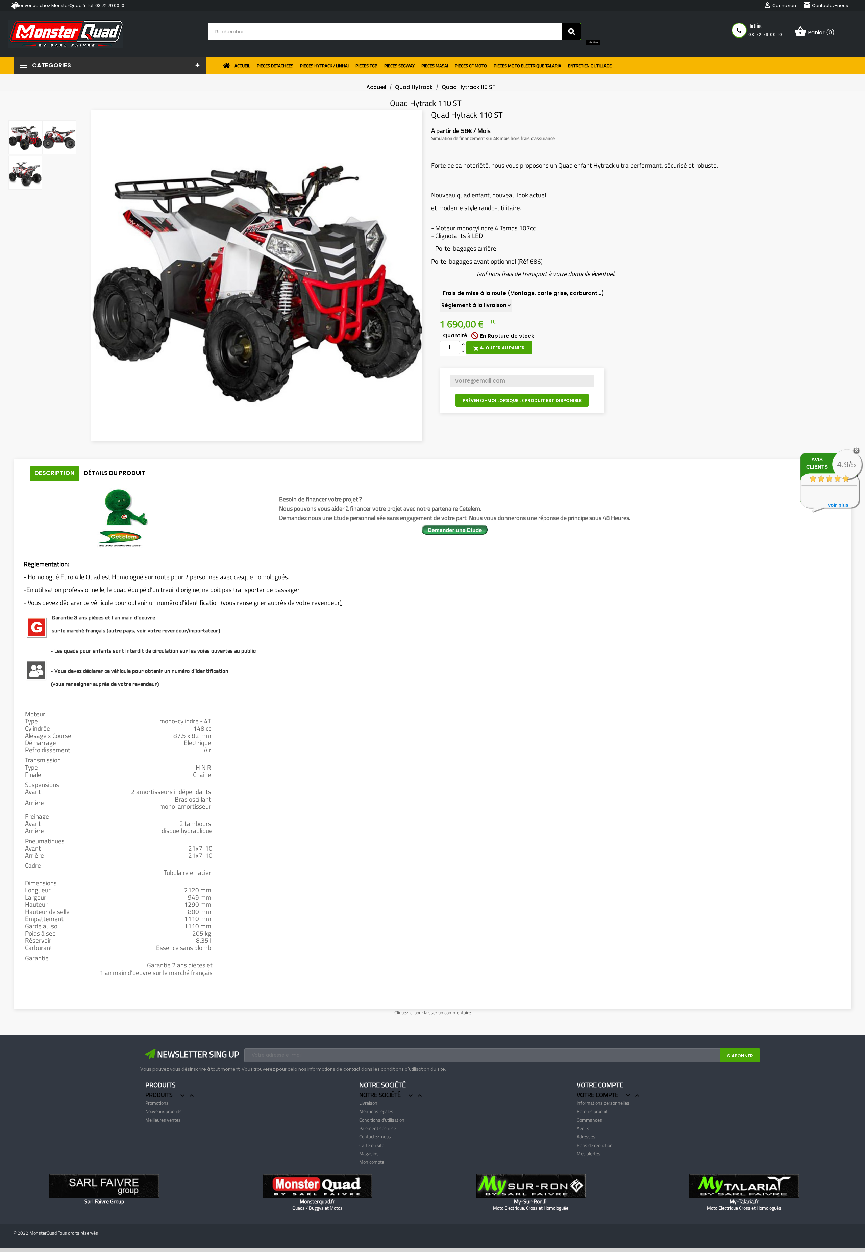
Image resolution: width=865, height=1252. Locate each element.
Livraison (368, 1102)
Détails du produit (114, 473)
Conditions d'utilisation (381, 1119)
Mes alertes (588, 1153)
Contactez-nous (825, 5)
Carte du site (371, 1145)
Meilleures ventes (163, 1119)
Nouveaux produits (163, 1111)
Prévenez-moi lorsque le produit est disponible (522, 400)
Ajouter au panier (499, 348)
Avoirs (583, 1128)
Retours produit (592, 1111)
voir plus (838, 505)
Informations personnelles (603, 1102)
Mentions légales (376, 1111)
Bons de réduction (595, 1145)
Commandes (589, 1119)
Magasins (369, 1153)
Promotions (157, 1102)
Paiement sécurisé (377, 1128)
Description (54, 473)
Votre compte (600, 1085)
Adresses (586, 1136)
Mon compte (371, 1161)
